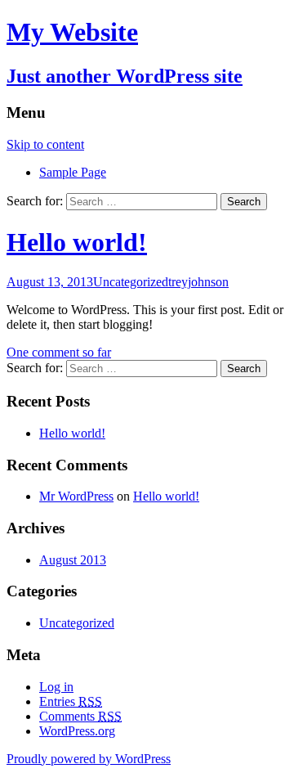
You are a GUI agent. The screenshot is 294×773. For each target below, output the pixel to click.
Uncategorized (130, 282)
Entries (70, 701)
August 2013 (72, 560)
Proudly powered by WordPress (89, 759)
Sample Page (72, 172)
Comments (80, 716)
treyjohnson (198, 282)
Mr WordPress (76, 496)
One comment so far (59, 352)
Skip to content (45, 144)
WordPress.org (77, 731)
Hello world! (77, 242)
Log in (56, 687)
